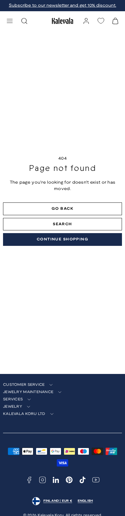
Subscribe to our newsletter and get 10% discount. (62, 6)
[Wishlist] (100, 21)
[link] (86, 21)
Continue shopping (62, 239)
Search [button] (62, 224)
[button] (9, 21)
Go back (62, 208)
